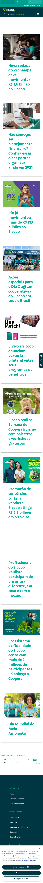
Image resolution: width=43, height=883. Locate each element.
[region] (21, 864)
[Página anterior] (7, 760)
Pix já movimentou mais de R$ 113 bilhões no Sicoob (20, 222)
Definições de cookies (21, 879)
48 (35, 760)
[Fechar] (39, 848)
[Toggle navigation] (38, 14)
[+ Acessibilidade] (41, 365)
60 (18, 762)
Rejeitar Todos (21, 873)
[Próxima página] (37, 763)
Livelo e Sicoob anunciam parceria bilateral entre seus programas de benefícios (21, 360)
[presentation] (8, 2)
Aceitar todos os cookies (21, 867)
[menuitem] (6, 2)
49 (5, 762)
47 (28, 760)
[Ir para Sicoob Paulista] (9, 10)
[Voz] (41, 360)
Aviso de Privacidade (29, 860)
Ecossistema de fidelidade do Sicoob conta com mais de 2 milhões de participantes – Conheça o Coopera (20, 660)
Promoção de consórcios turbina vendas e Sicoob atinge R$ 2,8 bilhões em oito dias (20, 503)
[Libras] (41, 355)
